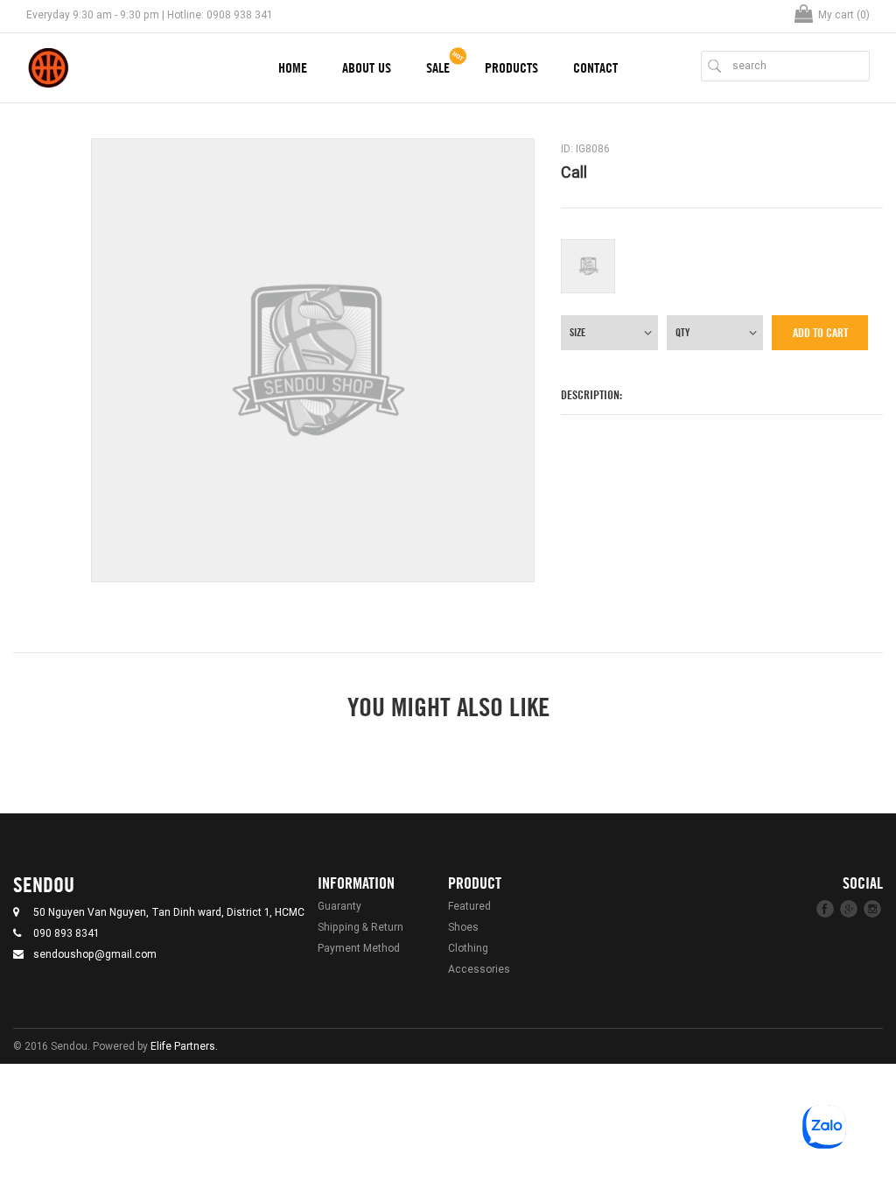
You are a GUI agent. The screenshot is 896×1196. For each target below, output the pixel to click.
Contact (595, 68)
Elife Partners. (184, 1045)
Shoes (463, 926)
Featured (469, 905)
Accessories (479, 968)
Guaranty (339, 905)
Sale (438, 68)
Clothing (468, 947)
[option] (313, 360)
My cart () (844, 14)
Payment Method (359, 947)
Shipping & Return (360, 926)
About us (366, 68)
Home (292, 68)
